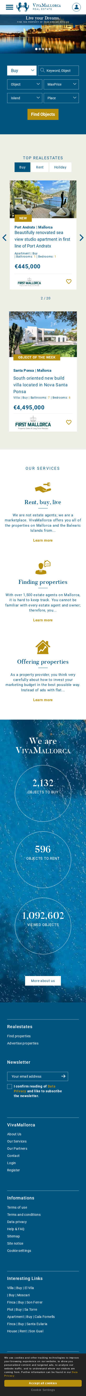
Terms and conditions (24, 1215)
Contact (13, 1156)
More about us (43, 981)
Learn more (43, 540)
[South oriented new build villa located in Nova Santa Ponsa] (43, 334)
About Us (14, 1134)
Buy (22, 167)
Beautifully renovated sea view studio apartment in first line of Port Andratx (42, 239)
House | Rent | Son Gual (25, 1331)
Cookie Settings (43, 1390)
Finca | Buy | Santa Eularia (27, 1324)
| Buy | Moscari (18, 1295)
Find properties (19, 1036)
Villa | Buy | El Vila (20, 1288)
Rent (40, 167)
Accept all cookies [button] (43, 1383)
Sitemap (13, 1236)
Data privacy (17, 1222)
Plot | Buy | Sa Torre (22, 1309)
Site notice (15, 1243)
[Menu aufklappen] (9, 7)
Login (11, 1163)
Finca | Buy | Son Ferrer (25, 1302)
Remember (70, 281)
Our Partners (17, 1148)
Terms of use (17, 1207)
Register (13, 1170)
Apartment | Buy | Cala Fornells (31, 1317)
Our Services (17, 1141)
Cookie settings (19, 1251)
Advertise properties (22, 1043)
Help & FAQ (16, 1229)
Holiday (60, 167)
